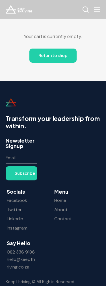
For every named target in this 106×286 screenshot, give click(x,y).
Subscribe (25, 173)
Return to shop (53, 55)
